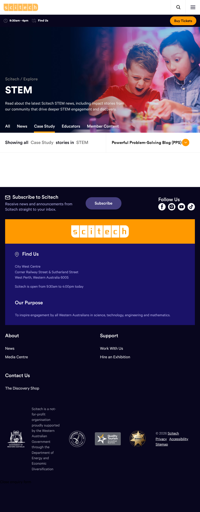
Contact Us (17, 375)
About (12, 336)
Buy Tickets (183, 21)
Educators (71, 126)
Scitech (12, 79)
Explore (30, 79)
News (22, 126)
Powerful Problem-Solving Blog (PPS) (146, 142)
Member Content (103, 126)
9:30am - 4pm (19, 20)
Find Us (43, 21)
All (7, 126)
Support (109, 336)
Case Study (44, 126)
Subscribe (103, 203)
